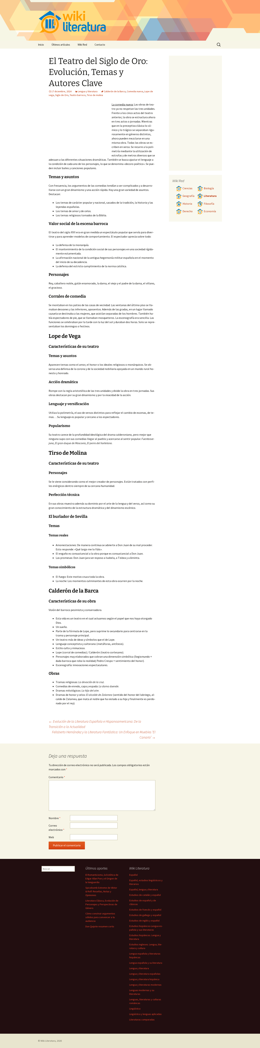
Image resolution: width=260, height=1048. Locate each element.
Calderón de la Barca (115, 91)
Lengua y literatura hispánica (144, 979)
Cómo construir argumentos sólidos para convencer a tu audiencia (100, 917)
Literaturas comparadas (142, 1019)
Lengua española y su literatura (145, 962)
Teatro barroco (78, 95)
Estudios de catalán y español (145, 895)
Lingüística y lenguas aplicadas (145, 1014)
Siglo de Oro (61, 95)
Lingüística (134, 1008)
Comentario (57, 777)
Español (133, 874)
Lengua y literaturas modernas (145, 984)
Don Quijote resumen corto (99, 926)
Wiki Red (82, 44)
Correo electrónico (56, 828)
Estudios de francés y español (145, 909)
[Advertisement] (80, 129)
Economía (210, 211)
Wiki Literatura (48, 1040)
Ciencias (187, 188)
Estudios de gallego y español (145, 915)
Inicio (41, 44)
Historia (187, 203)
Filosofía (209, 203)
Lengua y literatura (87, 91)
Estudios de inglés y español (144, 920)
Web (51, 837)
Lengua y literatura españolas (144, 973)
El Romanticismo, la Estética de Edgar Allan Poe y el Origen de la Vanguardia (101, 878)
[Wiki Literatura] (130, 20)
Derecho (188, 211)
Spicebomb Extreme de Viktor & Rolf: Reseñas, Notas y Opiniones (101, 891)
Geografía (188, 196)
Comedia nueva (135, 91)
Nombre (54, 818)
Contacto (100, 44)
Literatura (210, 196)
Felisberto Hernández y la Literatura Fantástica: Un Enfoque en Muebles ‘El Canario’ (103, 734)
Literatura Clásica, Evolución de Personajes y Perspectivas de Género (101, 904)
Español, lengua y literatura (143, 889)
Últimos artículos (60, 44)
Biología (209, 188)
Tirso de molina (95, 95)
